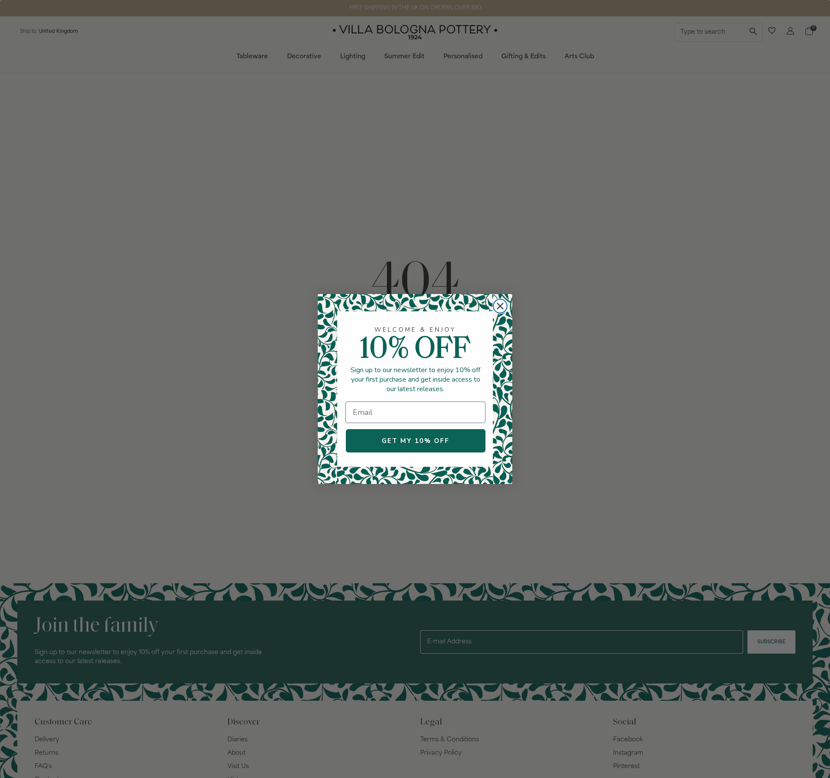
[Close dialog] (500, 306)
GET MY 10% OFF (416, 440)
